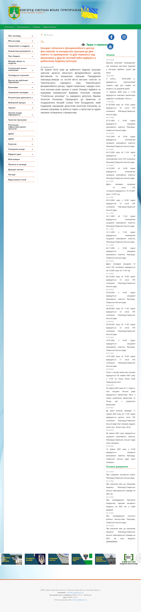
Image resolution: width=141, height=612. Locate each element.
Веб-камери (14, 159)
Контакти (9, 26)
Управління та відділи (19, 45)
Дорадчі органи (15, 169)
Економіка (13, 87)
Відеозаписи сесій (17, 179)
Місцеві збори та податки (16, 62)
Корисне (12, 144)
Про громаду (14, 35)
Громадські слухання (18, 75)
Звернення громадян (18, 92)
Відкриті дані (14, 154)
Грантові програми (17, 119)
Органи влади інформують (15, 113)
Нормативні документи (19, 51)
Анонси (110, 54)
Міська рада (14, 40)
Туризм (11, 107)
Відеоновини (49, 26)
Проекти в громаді (17, 164)
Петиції (11, 174)
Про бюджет (14, 56)
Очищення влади (16, 149)
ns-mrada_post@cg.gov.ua (75, 592)
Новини (36, 26)
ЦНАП (11, 138)
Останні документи (117, 466)
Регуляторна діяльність (19, 97)
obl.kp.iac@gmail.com (79, 600)
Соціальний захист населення (17, 69)
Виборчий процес (17, 102)
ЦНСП (11, 133)
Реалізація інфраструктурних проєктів (17, 126)
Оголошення (23, 26)
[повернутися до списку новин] (42, 42)
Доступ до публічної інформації (18, 81)
